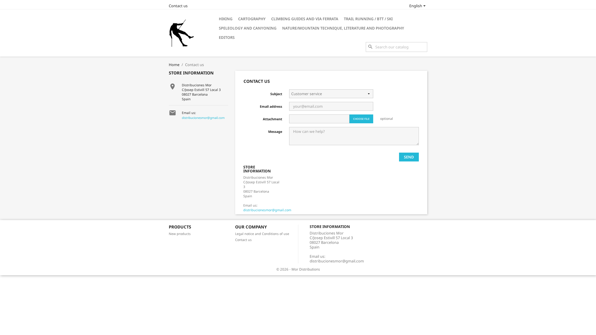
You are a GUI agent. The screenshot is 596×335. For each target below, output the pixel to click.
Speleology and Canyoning (248, 28)
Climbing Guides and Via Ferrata (304, 18)
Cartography (252, 18)
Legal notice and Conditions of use (262, 233)
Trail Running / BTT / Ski (368, 18)
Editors (227, 37)
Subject (276, 94)
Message (275, 131)
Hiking (226, 18)
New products (180, 233)
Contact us (178, 5)
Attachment (272, 119)
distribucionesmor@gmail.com (203, 118)
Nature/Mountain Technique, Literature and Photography (343, 28)
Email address (271, 106)
